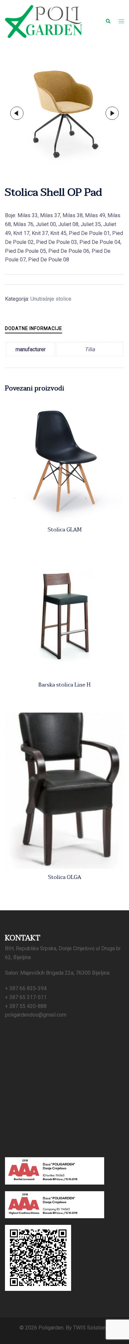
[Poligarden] (43, 21)
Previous (16, 113)
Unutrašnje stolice (50, 299)
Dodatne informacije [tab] (33, 328)
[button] (107, 21)
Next (112, 113)
